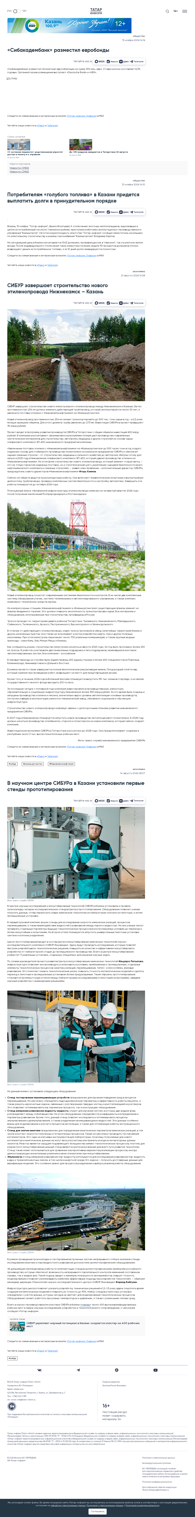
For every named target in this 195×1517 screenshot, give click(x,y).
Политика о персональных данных (158, 1458)
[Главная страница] (96, 11)
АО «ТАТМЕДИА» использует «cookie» (159, 1469)
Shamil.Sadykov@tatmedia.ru (155, 1490)
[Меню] (185, 11)
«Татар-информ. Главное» (82, 116)
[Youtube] (155, 1370)
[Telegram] (78, 1370)
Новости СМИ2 (19, 168)
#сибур (12, 764)
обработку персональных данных (68, 1506)
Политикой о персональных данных (105, 1506)
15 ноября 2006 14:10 (133, 184)
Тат (24, 11)
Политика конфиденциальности (157, 1482)
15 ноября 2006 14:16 (133, 40)
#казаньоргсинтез (32, 764)
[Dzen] (116, 1370)
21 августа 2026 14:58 (133, 275)
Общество (139, 36)
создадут (85, 1305)
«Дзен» (41, 126)
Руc (9, 11)
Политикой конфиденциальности (142, 1506)
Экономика (139, 271)
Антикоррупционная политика (156, 1463)
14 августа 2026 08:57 (132, 773)
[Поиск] (167, 11)
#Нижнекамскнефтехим (61, 764)
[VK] (39, 1370)
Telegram (52, 126)
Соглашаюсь (97, 1511)
